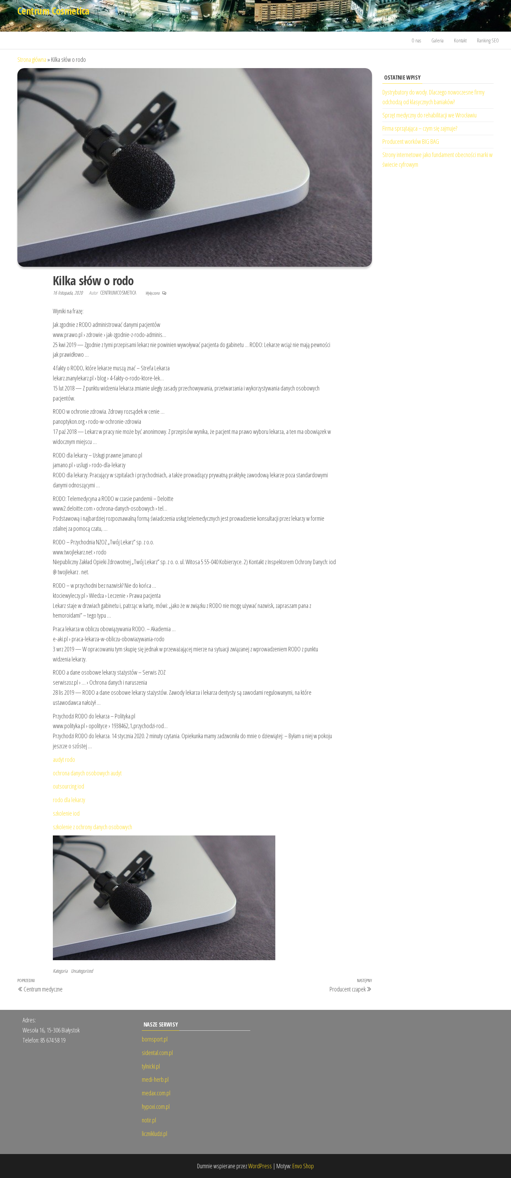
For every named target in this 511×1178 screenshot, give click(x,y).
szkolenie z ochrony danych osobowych (92, 827)
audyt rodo (64, 759)
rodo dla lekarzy (69, 800)
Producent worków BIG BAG (410, 141)
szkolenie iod (66, 813)
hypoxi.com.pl (156, 1106)
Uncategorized (82, 970)
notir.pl (149, 1120)
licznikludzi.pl (154, 1133)
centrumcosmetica (118, 292)
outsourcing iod (68, 786)
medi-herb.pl (155, 1079)
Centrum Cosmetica (53, 10)
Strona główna (31, 59)
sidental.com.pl (157, 1052)
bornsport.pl (155, 1039)
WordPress (260, 1166)
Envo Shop (303, 1166)
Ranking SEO (488, 40)
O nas (416, 40)
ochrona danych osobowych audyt (87, 773)
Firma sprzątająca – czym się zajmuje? (419, 128)
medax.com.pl (156, 1093)
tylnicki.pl (151, 1066)
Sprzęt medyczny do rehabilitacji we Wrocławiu (429, 115)
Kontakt (460, 40)
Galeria (437, 40)
